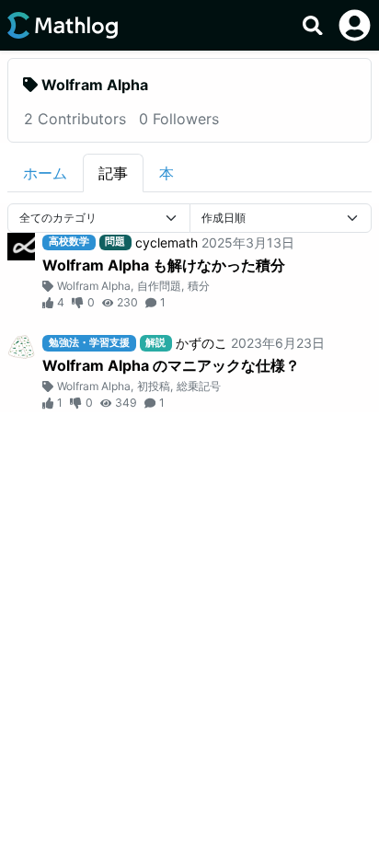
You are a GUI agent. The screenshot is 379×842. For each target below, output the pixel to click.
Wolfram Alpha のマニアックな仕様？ (171, 365)
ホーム (45, 173)
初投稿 (153, 386)
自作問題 (159, 286)
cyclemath (166, 242)
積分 (199, 286)
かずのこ (201, 343)
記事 (113, 173)
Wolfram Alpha (94, 286)
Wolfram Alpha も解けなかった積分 (163, 265)
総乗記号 (199, 386)
